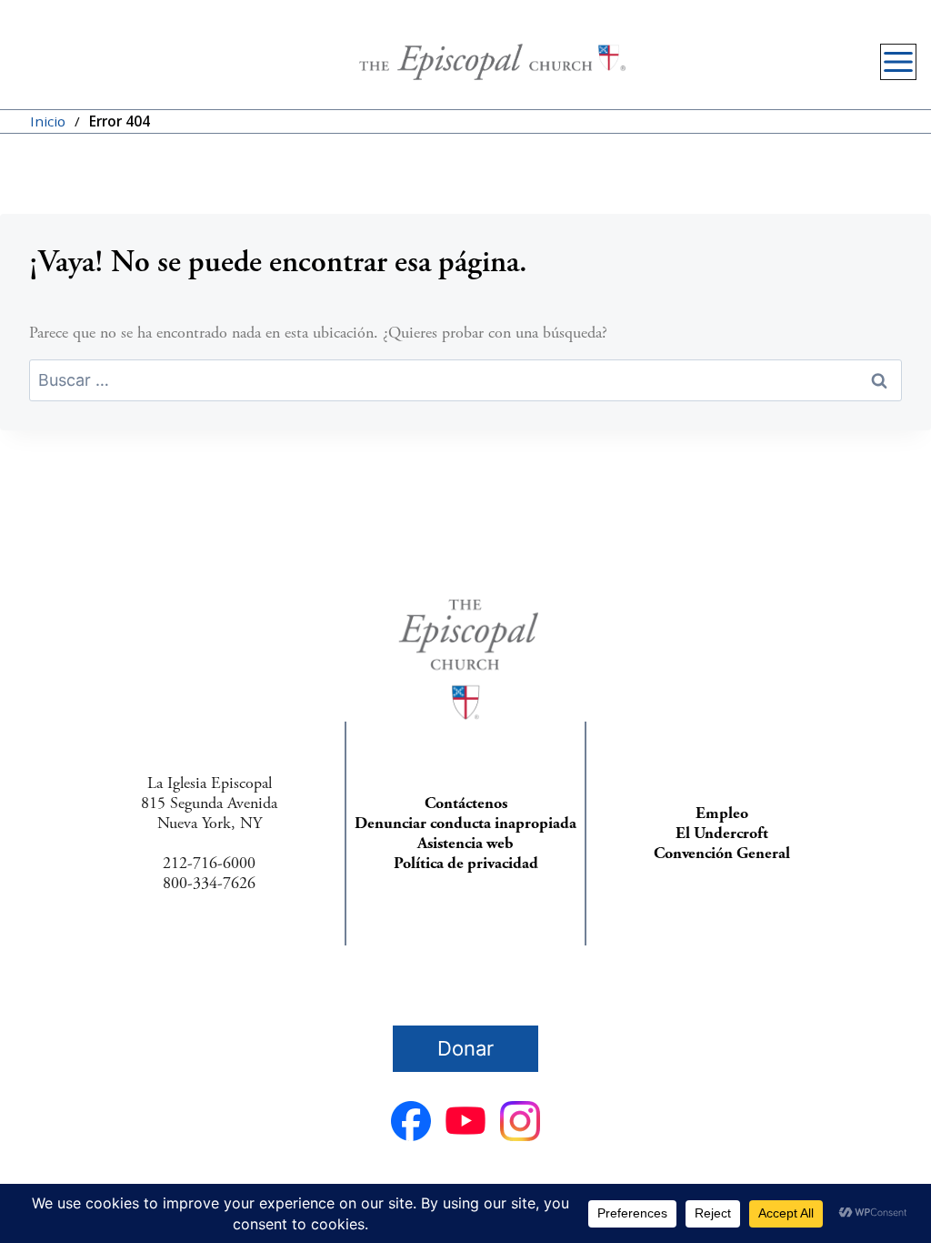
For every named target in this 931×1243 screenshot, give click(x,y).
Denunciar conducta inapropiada (465, 823)
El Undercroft (722, 833)
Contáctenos (466, 803)
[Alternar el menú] (898, 62)
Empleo (722, 813)
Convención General (722, 853)
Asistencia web (465, 843)
